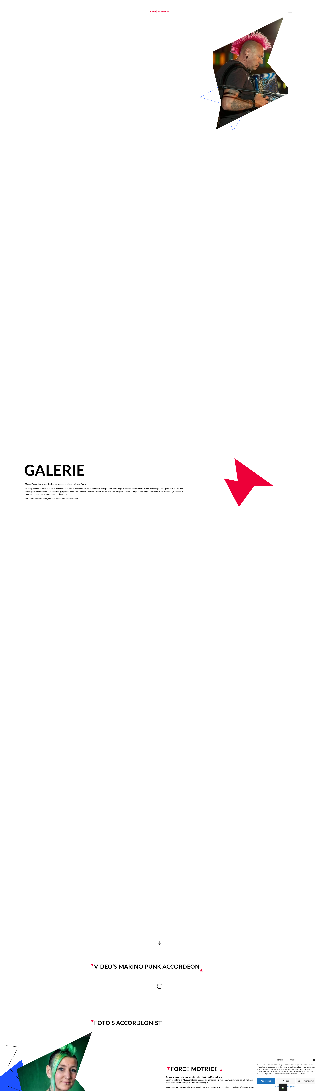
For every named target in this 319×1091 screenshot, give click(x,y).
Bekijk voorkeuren (306, 1081)
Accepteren (266, 1081)
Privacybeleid (290, 1087)
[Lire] (159, 986)
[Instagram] (28, 11)
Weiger (286, 1081)
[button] (314, 1060)
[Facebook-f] (33, 11)
